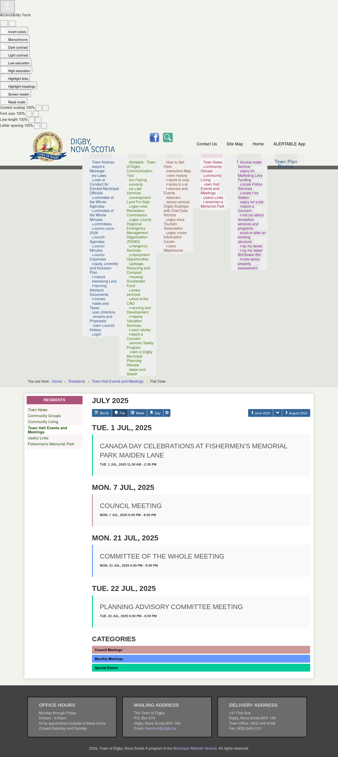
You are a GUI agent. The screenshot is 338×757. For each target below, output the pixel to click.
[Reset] (4, 23)
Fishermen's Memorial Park (51, 443)
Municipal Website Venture (195, 748)
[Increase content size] (46, 108)
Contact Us (207, 144)
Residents (77, 381)
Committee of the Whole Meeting (162, 556)
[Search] (167, 136)
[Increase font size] (36, 114)
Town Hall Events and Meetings (117, 381)
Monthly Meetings (109, 658)
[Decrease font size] (29, 114)
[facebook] (154, 136)
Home (258, 144)
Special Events (106, 667)
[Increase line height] (38, 120)
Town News (37, 409)
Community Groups (44, 415)
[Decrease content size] (39, 108)
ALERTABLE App (289, 144)
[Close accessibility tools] (12, 24)
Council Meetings (108, 649)
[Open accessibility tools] (7, 6)
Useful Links (38, 437)
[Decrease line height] (31, 120)
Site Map (235, 144)
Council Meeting (131, 505)
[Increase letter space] (44, 126)
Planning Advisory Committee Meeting (171, 606)
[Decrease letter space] (37, 126)
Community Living (43, 421)
